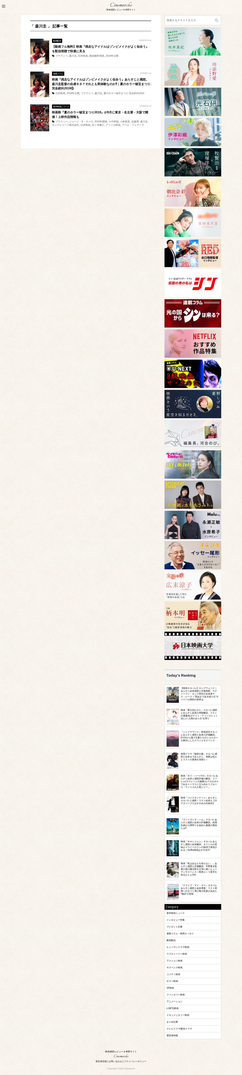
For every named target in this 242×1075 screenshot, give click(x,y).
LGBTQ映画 (173, 1008)
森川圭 (73, 55)
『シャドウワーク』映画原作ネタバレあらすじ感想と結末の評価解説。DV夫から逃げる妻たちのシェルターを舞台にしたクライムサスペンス (199, 736)
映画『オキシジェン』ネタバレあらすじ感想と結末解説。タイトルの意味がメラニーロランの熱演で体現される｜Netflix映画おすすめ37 (199, 845)
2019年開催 (101, 121)
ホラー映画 (172, 981)
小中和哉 (114, 121)
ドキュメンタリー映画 (178, 1015)
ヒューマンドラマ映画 (178, 947)
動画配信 (57, 41)
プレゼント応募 (174, 926)
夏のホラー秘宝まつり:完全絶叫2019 (124, 93)
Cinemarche (121, 5)
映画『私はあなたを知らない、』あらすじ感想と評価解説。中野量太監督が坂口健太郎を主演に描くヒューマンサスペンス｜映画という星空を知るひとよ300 (199, 869)
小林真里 (125, 121)
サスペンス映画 (174, 967)
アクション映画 (174, 960)
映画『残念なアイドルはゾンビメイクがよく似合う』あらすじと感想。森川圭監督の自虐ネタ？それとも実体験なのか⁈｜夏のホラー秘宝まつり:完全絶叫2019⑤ (101, 84)
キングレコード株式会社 (65, 125)
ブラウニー (61, 55)
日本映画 (83, 55)
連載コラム (58, 74)
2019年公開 (112, 55)
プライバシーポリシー (135, 1061)
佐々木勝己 (98, 125)
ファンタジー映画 (176, 994)
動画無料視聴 (96, 55)
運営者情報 (172, 1035)
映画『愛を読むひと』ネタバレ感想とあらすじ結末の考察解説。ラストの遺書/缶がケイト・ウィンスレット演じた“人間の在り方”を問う (199, 714)
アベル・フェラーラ (133, 125)
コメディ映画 (173, 974)
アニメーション (174, 1001)
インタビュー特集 (176, 920)
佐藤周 (135, 121)
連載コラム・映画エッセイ (180, 933)
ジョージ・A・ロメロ (81, 121)
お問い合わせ (115, 1061)
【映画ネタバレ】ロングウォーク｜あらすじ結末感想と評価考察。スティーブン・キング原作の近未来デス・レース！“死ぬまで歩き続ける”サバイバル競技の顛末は (200, 694)
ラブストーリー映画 (177, 954)
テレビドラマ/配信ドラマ (179, 1028)
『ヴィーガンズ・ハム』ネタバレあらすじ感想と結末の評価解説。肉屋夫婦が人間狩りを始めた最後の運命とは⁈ (199, 823)
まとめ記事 (172, 1022)
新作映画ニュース (61, 106)
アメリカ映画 (113, 125)
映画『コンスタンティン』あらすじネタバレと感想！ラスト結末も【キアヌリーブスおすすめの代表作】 (199, 800)
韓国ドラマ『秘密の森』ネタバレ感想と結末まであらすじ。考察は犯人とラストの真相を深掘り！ (199, 757)
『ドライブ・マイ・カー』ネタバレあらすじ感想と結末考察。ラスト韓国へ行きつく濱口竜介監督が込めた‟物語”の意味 (199, 889)
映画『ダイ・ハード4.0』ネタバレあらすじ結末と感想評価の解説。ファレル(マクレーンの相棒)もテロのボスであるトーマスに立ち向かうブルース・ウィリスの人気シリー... (200, 781)
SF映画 (170, 988)
